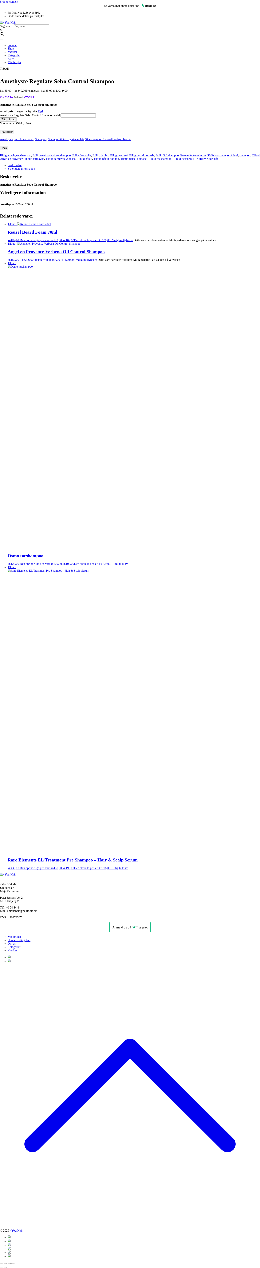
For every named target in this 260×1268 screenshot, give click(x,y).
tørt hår (213, 158)
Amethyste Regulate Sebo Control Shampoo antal (30, 115)
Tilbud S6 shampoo (159, 158)
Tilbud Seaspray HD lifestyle (190, 158)
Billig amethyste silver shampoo (52, 155)
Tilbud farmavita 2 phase (60, 158)
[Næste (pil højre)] (5, 1267)
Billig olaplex (101, 155)
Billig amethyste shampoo (15, 155)
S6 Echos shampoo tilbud (222, 155)
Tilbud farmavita (34, 158)
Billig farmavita (81, 155)
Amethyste (6, 139)
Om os (12, 943)
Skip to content (9, 1)
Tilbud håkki (84, 158)
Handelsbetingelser (19, 940)
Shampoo (40, 139)
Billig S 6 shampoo (167, 155)
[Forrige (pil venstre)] (1, 1267)
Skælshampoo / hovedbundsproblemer (108, 139)
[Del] (9, 1263)
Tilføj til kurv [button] (120, 563)
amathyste (6, 111)
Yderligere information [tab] (21, 168)
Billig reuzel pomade (141, 155)
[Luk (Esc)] (12, 1263)
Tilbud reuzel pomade (133, 158)
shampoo (244, 155)
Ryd (40, 111)
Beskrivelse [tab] (15, 165)
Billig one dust (119, 155)
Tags (4, 148)
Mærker (12, 950)
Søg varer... (7, 26)
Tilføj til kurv (8, 119)
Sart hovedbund (23, 139)
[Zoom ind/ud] (1, 1263)
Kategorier (7, 131)
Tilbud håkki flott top (106, 158)
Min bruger (14, 936)
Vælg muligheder (122, 240)
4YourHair (16, 1230)
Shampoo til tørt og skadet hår (66, 139)
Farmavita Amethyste (193, 155)
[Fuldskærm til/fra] (5, 1263)
